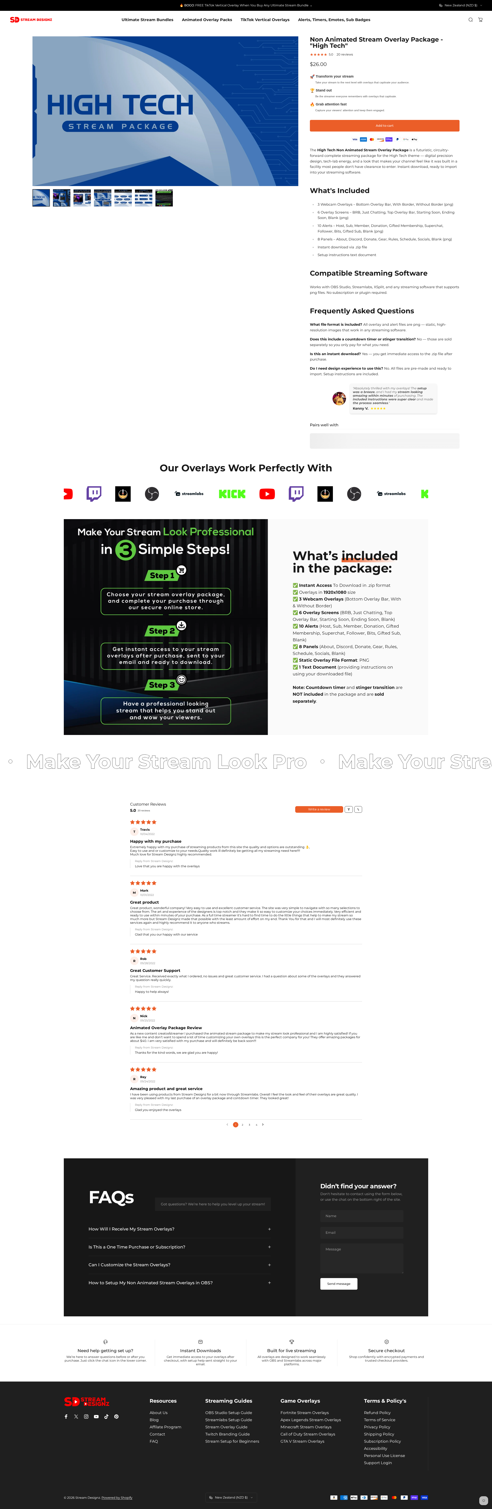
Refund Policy (377, 1412)
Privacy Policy (377, 1427)
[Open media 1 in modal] (165, 111)
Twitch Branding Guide (227, 1434)
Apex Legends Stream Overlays (311, 1420)
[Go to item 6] (143, 198)
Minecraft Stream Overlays (306, 1427)
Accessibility (375, 1448)
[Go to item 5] (123, 198)
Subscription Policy (382, 1441)
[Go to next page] (264, 1124)
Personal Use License (384, 1455)
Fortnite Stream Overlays (305, 1412)
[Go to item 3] (82, 198)
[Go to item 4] (102, 198)
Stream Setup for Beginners (232, 1441)
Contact (157, 1434)
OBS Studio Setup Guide (228, 1412)
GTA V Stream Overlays (302, 1441)
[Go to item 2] (61, 198)
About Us (159, 1412)
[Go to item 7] (164, 198)
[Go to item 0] (41, 198)
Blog (154, 1420)
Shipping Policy (379, 1434)
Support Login (378, 1462)
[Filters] (349, 809)
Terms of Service (379, 1420)
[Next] (288, 120)
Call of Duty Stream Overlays (308, 1434)
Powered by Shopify (116, 1498)
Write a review (319, 809)
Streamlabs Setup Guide (228, 1420)
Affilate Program (165, 1427)
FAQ (154, 1441)
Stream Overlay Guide (226, 1427)
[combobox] (461, 5)
